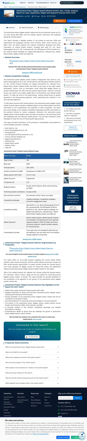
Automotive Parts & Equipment (17, 7)
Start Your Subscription (73, 208)
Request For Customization (73, 128)
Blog (32, 397)
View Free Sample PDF (73, 76)
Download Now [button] (33, 337)
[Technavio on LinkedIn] (59, 417)
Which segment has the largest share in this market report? (24, 383)
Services (31, 3)
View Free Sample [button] (75, 21)
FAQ (46, 400)
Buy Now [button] (60, 21)
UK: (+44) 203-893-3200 (68, 410)
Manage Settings (63, 437)
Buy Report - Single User (69, 51)
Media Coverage (36, 403)
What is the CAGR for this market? (16, 352)
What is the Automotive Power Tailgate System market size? (24, 347)
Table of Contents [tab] (27, 27)
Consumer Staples (9, 407)
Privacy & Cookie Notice (41, 434)
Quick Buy (74, 72)
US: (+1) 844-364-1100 (67, 406)
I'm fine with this (77, 437)
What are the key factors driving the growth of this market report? (26, 378)
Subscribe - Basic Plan (68, 61)
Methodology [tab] (44, 27)
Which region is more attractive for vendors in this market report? (26, 367)
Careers (47, 403)
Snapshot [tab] (11, 27)
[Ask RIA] (81, 435)
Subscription (21, 397)
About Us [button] (53, 3)
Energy (6, 410)
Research (34, 406)
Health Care (7, 415)
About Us (47, 397)
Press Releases (35, 400)
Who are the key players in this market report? (20, 362)
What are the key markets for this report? (18, 373)
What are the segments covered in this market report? (22, 357)
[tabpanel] (32, 175)
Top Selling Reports (42, 3)
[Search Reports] (61, 2)
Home (5, 7)
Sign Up (77, 398)
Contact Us (48, 406)
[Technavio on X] (61, 417)
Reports (22, 3)
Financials (7, 413)
